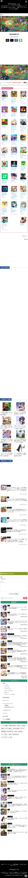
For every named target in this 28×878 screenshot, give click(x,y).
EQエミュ (7, 692)
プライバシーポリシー (7, 864)
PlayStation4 (10, 731)
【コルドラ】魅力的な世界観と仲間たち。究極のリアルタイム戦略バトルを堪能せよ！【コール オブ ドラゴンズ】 (17, 805)
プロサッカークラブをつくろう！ (4, 225)
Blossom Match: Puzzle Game (23, 156)
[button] (7, 40)
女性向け (20, 731)
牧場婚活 (6, 705)
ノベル (5, 713)
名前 (1, 577)
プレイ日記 (4, 734)
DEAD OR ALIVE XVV (9, 707)
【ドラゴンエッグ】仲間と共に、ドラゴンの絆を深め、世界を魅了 (6, 454)
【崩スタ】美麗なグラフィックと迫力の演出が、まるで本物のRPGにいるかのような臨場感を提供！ (17, 673)
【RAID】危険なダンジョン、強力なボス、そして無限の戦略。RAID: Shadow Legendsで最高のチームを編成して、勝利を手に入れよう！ (17, 770)
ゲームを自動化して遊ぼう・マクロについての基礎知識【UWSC (20, 454)
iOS (7, 728)
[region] (14, 53)
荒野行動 (22, 223)
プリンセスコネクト (9, 690)
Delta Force (22, 180)
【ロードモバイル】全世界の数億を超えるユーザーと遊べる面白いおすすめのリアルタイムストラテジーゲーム (17, 511)
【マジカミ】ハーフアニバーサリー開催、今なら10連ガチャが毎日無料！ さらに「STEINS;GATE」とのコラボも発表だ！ (17, 540)
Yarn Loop (4, 125)
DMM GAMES (12, 725)
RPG (8, 497)
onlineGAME (16, 728)
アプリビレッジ (14, 4)
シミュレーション (11, 634)
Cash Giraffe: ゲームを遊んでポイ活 (23, 168)
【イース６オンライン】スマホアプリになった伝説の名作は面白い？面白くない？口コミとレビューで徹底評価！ (17, 622)
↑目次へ (24, 236)
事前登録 (3, 731)
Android (23, 725)
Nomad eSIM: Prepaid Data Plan (4, 194)
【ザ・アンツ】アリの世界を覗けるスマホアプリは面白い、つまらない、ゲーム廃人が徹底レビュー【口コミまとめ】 (17, 826)
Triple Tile (4, 168)
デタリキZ (7, 687)
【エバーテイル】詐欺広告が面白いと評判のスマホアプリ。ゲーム (20, 413)
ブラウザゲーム (5, 737)
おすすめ (5, 716)
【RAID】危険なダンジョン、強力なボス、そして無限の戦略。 (6, 413)
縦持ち (3, 728)
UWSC (18, 725)
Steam (15, 731)
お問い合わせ (24, 864)
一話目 (9, 734)
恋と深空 (13, 180)
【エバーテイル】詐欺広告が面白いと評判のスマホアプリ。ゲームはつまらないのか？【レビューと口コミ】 (17, 777)
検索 (25, 598)
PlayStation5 (15, 734)
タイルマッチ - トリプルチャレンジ (23, 194)
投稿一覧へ (24, 677)
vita (11, 737)
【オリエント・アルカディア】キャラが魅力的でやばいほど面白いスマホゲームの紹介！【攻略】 (17, 521)
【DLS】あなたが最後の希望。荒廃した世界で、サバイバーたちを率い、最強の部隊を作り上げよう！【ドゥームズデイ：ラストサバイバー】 (17, 659)
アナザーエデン (8, 688)
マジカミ (8, 485)
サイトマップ (14, 865)
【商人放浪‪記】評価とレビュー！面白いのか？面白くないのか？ (6, 427)
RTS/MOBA (9, 507)
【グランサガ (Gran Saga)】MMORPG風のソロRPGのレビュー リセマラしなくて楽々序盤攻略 (17, 500)
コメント (2, 581)
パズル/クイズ (10, 648)
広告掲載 (16, 864)
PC (24, 728)
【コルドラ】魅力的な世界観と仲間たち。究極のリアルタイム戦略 (20, 441)
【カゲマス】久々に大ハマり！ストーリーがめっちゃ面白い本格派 (20, 427)
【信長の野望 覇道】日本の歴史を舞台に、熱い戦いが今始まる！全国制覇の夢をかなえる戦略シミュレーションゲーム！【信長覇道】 (17, 644)
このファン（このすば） (10, 694)
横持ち (10, 728)
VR (21, 728)
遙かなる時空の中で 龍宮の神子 (23, 210)
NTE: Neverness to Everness (13, 210)
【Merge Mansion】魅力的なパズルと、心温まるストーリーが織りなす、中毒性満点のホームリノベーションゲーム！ (17, 651)
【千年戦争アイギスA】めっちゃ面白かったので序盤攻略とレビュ (6, 441)
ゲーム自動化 (9, 528)
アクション (6, 700)
